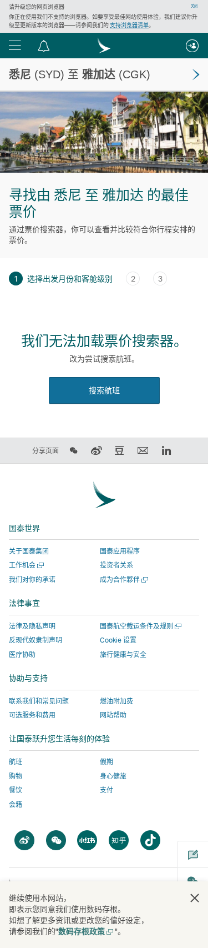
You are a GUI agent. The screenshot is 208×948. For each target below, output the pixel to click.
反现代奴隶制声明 (35, 640)
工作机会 (25, 565)
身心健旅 (113, 776)
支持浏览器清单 (129, 25)
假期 (106, 762)
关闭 (194, 6)
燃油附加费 (116, 701)
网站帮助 (113, 715)
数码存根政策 (85, 931)
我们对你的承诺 (32, 579)
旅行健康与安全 (123, 654)
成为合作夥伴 (123, 579)
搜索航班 (104, 390)
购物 (15, 776)
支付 (106, 790)
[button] (15, 45)
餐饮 (15, 790)
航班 (15, 762)
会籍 (15, 804)
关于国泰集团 (29, 551)
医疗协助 (22, 654)
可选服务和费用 (32, 715)
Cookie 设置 (118, 640)
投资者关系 (116, 565)
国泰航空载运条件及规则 (139, 626)
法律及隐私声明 (32, 626)
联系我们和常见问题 (39, 701)
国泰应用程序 (120, 551)
